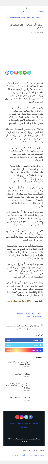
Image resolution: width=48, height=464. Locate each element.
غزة (28, 316)
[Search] (7, 10)
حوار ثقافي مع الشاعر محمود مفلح (20, 397)
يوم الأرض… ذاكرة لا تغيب (22, 374)
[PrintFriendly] (29, 73)
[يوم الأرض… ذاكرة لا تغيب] (37, 375)
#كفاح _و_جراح (30, 313)
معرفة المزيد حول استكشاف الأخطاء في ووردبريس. (28, 455)
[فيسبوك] (31, 417)
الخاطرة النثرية (37, 316)
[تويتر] (26, 417)
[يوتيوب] (17, 417)
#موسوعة (19, 313)
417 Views (33, 32)
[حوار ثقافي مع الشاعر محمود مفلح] (37, 399)
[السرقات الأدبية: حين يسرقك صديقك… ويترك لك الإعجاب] (37, 364)
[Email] (25, 73)
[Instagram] (16, 73)
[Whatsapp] (20, 73)
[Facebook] (7, 73)
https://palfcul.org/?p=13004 (18, 301)
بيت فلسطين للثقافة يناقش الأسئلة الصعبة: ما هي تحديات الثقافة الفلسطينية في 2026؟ (18, 386)
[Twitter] (12, 73)
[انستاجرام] (22, 417)
